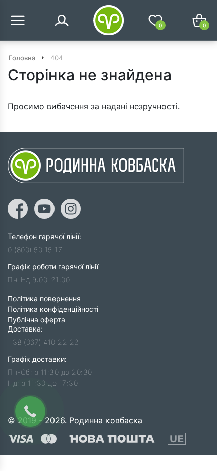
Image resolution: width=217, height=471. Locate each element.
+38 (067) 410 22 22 (43, 342)
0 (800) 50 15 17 (35, 249)
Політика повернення (44, 298)
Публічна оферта (36, 319)
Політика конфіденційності (53, 309)
